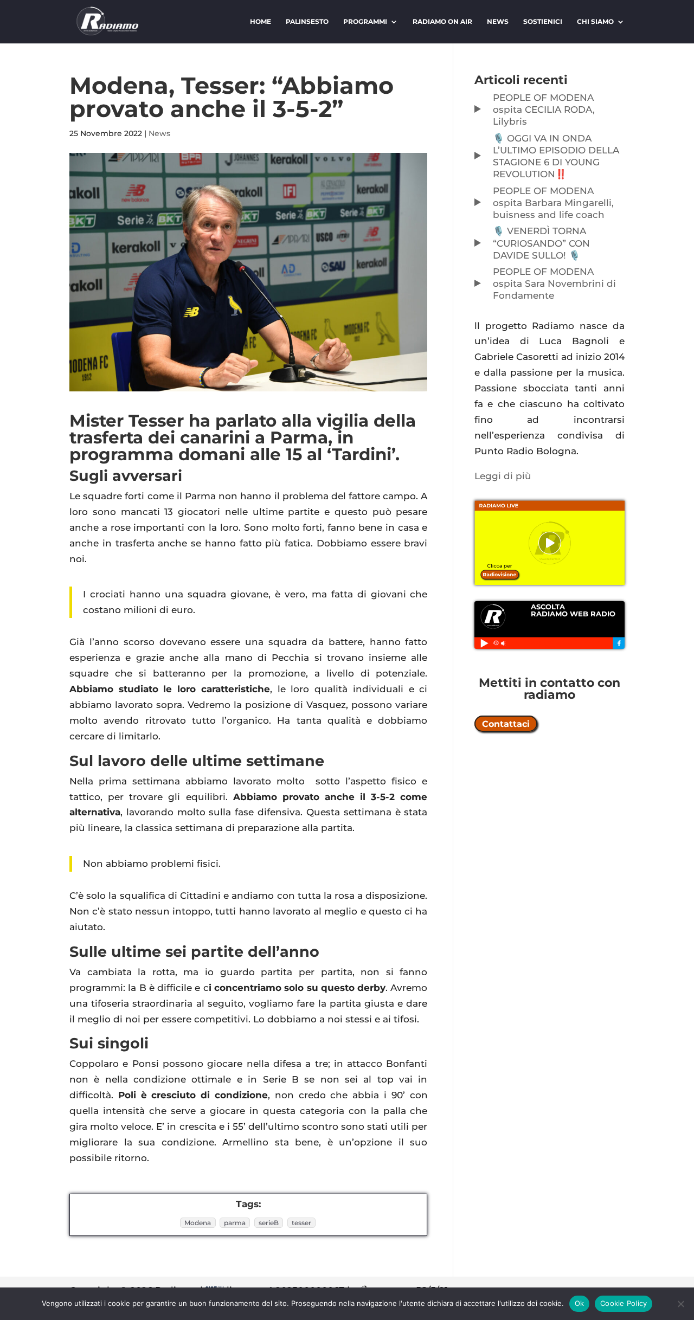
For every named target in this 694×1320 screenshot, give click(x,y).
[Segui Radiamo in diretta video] (549, 542)
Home (260, 21)
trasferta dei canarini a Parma (198, 437)
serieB (269, 1223)
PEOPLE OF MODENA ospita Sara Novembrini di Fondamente (554, 283)
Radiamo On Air (442, 21)
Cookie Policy (623, 1303)
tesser (301, 1223)
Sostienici (542, 21)
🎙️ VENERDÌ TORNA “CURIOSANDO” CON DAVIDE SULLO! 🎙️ (541, 243)
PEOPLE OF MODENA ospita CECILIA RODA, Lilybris (544, 109)
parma (235, 1223)
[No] (680, 1303)
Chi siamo (595, 21)
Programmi (365, 21)
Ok (579, 1303)
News (498, 21)
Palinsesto (307, 21)
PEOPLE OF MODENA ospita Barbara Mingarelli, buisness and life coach (553, 202)
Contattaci (506, 723)
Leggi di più (502, 476)
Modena (197, 1223)
